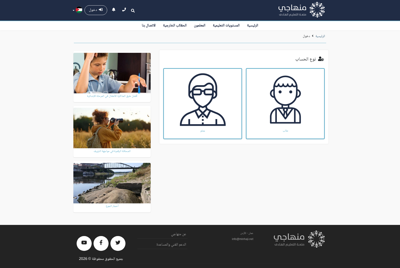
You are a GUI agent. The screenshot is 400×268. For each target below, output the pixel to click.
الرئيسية (252, 25)
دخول (94, 10)
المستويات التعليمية (226, 25)
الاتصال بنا (149, 25)
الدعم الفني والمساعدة (171, 245)
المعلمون (199, 25)
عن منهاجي (178, 234)
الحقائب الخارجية (175, 25)
